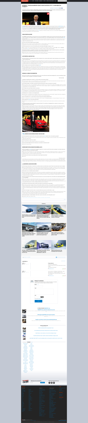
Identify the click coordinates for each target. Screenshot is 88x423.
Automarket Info (25, 351)
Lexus (22, 411)
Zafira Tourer (61, 26)
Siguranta (31, 363)
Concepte (25, 352)
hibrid (56, 47)
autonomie (62, 47)
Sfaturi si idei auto (31, 362)
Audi (22, 392)
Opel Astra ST (39, 197)
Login (55, 1)
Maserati (30, 389)
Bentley (23, 393)
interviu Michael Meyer (47, 197)
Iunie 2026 (60, 395)
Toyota (29, 407)
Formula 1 (25, 366)
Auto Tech (25, 349)
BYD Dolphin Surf (41, 411)
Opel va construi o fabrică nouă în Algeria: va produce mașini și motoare (57, 216)
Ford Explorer (51, 389)
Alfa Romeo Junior (41, 415)
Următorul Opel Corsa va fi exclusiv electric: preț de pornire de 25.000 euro (42, 233)
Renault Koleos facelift (52, 413)
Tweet (64, 199)
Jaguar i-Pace (51, 401)
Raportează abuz (51, 268)
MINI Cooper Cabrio (42, 401)
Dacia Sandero (51, 415)
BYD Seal (40, 391)
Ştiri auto (61, 392)
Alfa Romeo (23, 390)
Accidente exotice (25, 343)
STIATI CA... (31, 364)
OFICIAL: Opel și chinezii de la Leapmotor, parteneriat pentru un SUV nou (29, 251)
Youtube (54, 383)
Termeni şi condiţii (33, 420)
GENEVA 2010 (25, 370)
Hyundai (23, 403)
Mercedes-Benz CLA (42, 390)
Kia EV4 (40, 398)
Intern (31, 343)
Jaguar (23, 405)
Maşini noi (23, 386)
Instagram (52, 383)
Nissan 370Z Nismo (52, 390)
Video (31, 370)
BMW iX (50, 412)
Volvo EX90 (40, 409)
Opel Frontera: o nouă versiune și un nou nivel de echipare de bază (29, 216)
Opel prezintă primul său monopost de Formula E (56, 251)
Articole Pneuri (25, 347)
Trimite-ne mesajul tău (62, 420)
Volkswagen (30, 408)
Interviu (31, 344)
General (25, 369)
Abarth (23, 389)
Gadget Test (25, 368)
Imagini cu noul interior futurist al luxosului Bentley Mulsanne (46, 319)
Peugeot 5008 (41, 403)
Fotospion (25, 367)
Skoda (29, 401)
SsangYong (30, 403)
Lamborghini (23, 408)
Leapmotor (23, 410)
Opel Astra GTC (36, 197)
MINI (29, 392)
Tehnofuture (31, 365)
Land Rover (23, 409)
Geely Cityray (41, 392)
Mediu (31, 348)
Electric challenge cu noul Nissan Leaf (25, 361)
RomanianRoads (31, 361)
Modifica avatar (32, 281)
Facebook (49, 383)
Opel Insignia (42, 197)
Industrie (25, 372)
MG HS (40, 404)
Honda (23, 402)
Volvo (29, 409)
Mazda (30, 390)
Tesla (29, 406)
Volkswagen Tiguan (42, 389)
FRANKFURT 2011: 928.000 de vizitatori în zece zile (46, 309)
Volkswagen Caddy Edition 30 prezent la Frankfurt (46, 314)
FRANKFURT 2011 (47, 308)
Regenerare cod (40, 298)
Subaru (30, 404)
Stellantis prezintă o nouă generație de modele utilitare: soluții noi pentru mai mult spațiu (29, 234)
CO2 (58, 84)
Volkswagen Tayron (42, 405)
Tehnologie (31, 366)
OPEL (24, 133)
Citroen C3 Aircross (42, 400)
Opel (40, 26)
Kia (22, 407)
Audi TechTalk (25, 348)
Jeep (22, 406)
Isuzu (22, 404)
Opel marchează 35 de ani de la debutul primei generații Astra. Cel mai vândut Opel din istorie (43, 216)
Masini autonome (31, 345)
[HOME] (24, 1)
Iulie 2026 (60, 394)
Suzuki (30, 405)
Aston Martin (23, 391)
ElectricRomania (25, 362)
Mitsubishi (30, 393)
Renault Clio (41, 393)
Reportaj (31, 360)
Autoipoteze (25, 350)
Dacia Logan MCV (51, 417)
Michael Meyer (25, 197)
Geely (22, 401)
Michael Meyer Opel (30, 197)
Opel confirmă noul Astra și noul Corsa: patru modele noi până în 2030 (57, 233)
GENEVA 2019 (25, 371)
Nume (36, 284)
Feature (25, 365)
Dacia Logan (51, 416)
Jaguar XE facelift (51, 405)
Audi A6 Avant (41, 399)
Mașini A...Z (30, 410)
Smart (29, 402)
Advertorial (25, 344)
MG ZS (40, 406)
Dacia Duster (51, 414)
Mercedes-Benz (31, 391)
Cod (35, 295)
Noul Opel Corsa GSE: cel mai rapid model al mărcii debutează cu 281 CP (43, 251)
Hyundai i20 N (51, 400)
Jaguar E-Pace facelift (52, 404)
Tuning (31, 367)
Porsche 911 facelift (42, 410)
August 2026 (61, 393)
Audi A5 (40, 402)
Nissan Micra (51, 397)
